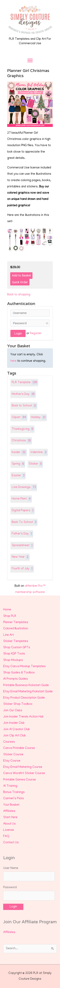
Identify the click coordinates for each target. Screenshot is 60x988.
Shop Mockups (13, 660)
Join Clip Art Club (14, 736)
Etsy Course (11, 761)
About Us (9, 824)
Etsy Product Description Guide (24, 698)
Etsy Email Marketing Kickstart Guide (28, 691)
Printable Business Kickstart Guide (26, 685)
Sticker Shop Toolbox (17, 704)
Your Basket (11, 805)
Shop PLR (9, 616)
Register (35, 333)
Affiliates (9, 811)
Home (7, 610)
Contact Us (11, 842)
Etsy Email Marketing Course (22, 767)
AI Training (10, 786)
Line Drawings (24, 487)
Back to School (24, 406)
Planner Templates (15, 622)
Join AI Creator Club (16, 729)
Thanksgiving (22, 429)
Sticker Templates (15, 641)
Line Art (8, 635)
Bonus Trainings (14, 792)
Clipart (19, 417)
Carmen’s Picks (13, 798)
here (13, 361)
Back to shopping (18, 294)
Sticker (35, 464)
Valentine (38, 452)
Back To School (24, 522)
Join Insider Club (13, 723)
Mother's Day (23, 394)
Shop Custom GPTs (16, 647)
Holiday (38, 417)
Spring (18, 464)
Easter (18, 475)
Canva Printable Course (19, 748)
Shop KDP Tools (14, 654)
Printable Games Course (19, 780)
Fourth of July (22, 569)
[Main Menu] (30, 60)
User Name (10, 868)
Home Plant (21, 499)
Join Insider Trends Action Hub (23, 717)
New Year (20, 557)
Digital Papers (22, 510)
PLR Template (24, 382)
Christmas (21, 440)
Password (10, 887)
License (8, 830)
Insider (19, 452)
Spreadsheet (22, 545)
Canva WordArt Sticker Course (24, 773)
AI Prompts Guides (15, 679)
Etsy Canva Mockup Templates (24, 666)
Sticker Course (13, 754)
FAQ (6, 836)
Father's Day (22, 534)
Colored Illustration (15, 628)
